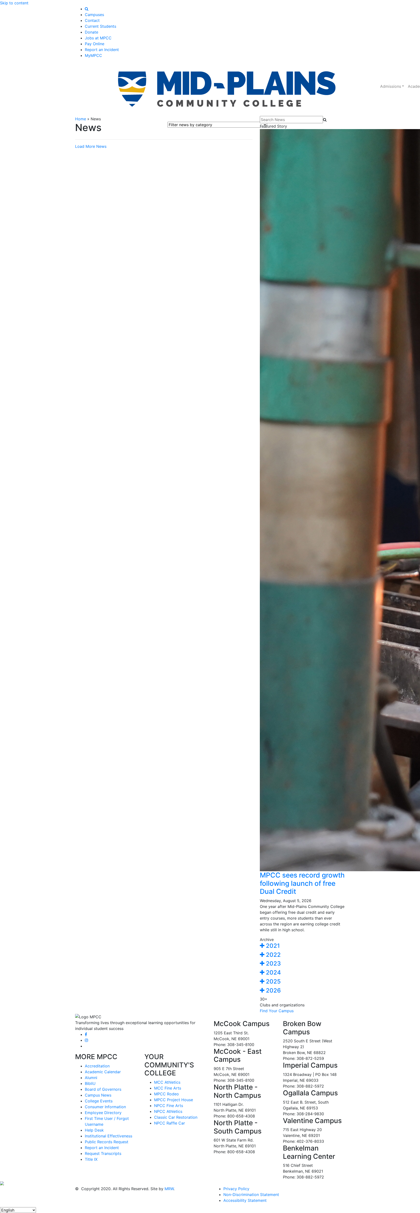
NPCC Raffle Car (169, 1123)
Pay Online (94, 43)
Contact (92, 20)
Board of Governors (103, 1089)
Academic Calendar (103, 1071)
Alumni (91, 1077)
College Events (99, 1101)
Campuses (94, 14)
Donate (91, 32)
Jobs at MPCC (98, 37)
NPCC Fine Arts (168, 1105)
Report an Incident (102, 49)
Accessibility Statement (245, 1200)
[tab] (302, 945)
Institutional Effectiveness (108, 1136)
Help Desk (94, 1130)
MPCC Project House (173, 1099)
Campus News (98, 1095)
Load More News (90, 146)
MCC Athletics (167, 1082)
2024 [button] (272, 972)
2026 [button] (272, 990)
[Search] (86, 8)
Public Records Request (106, 1141)
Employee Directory (103, 1112)
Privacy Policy (236, 1188)
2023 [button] (272, 963)
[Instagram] (86, 1040)
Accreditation (97, 1066)
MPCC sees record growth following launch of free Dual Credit (302, 883)
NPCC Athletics (168, 1111)
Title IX (91, 1159)
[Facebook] (86, 1034)
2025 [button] (272, 981)
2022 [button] (272, 954)
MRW (169, 1188)
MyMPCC (93, 55)
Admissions (390, 86)
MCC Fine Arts (167, 1088)
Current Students (100, 26)
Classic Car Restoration (175, 1117)
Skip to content (14, 2)
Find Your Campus (277, 1010)
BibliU (90, 1083)
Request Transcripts (103, 1153)
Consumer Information (105, 1106)
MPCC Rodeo (166, 1093)
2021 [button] (272, 945)
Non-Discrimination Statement (251, 1194)
